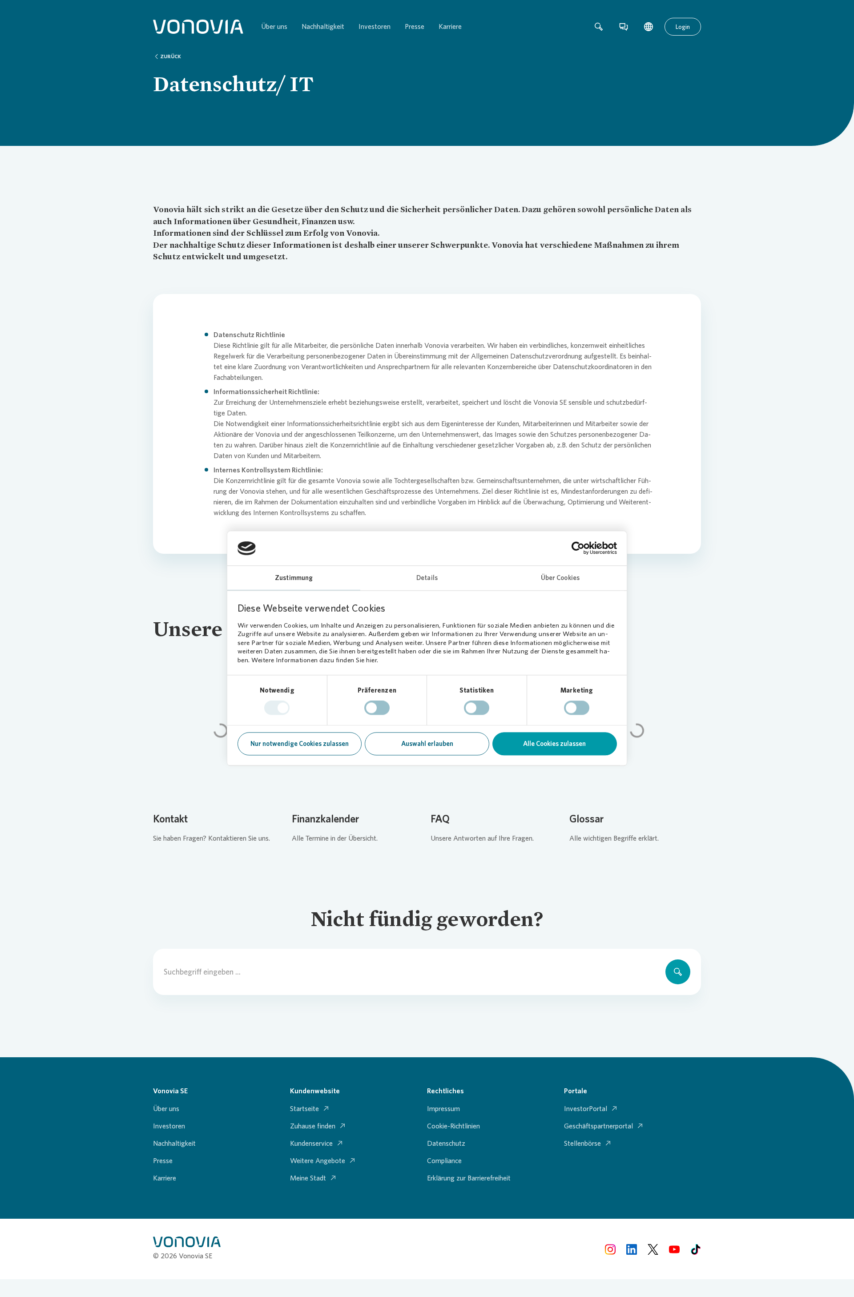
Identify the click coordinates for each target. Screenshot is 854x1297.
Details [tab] (427, 578)
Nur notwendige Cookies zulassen (299, 744)
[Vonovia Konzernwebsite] (198, 27)
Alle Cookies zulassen (554, 744)
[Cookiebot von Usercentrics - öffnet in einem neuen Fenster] (578, 548)
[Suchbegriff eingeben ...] (677, 971)
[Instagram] (610, 1248)
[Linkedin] (631, 1248)
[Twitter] (653, 1248)
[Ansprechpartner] (623, 27)
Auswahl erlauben (427, 744)
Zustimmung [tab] (294, 578)
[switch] (377, 708)
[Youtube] (674, 1248)
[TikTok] (695, 1248)
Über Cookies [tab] (560, 578)
